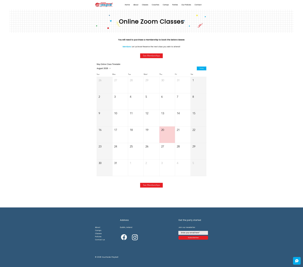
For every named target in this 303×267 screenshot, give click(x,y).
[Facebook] (124, 237)
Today (201, 68)
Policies (98, 236)
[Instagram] (135, 237)
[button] (186, 5)
